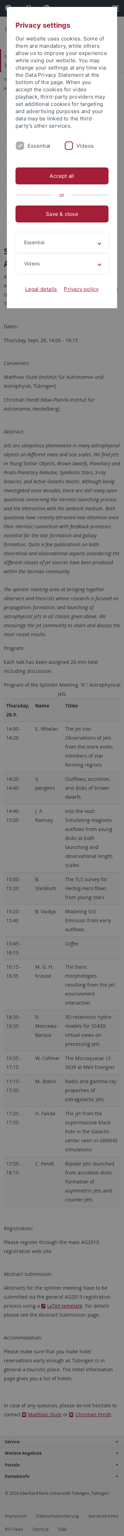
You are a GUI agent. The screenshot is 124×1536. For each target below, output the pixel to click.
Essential (39, 146)
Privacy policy (81, 289)
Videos (85, 146)
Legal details (41, 289)
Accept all (62, 176)
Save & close (62, 214)
